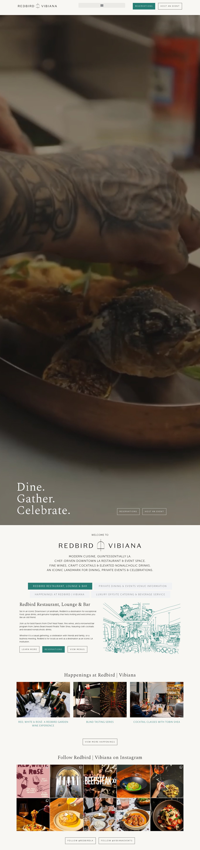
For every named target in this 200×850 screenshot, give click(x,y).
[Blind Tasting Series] (100, 699)
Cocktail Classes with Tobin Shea (156, 722)
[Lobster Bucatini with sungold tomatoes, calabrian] (33, 814)
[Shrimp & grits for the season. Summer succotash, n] (133, 814)
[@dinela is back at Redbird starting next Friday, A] (166, 781)
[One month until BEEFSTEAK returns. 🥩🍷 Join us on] (100, 814)
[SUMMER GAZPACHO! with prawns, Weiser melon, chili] (133, 781)
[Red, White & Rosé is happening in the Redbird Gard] (33, 781)
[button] (101, 5)
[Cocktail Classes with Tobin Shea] (156, 699)
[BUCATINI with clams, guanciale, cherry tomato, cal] (166, 814)
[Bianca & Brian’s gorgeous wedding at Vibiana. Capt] (66, 781)
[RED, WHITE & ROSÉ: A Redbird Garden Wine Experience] (43, 699)
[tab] (60, 586)
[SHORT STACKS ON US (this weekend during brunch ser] (66, 814)
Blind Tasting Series (100, 722)
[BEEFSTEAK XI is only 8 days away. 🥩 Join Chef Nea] (100, 781)
